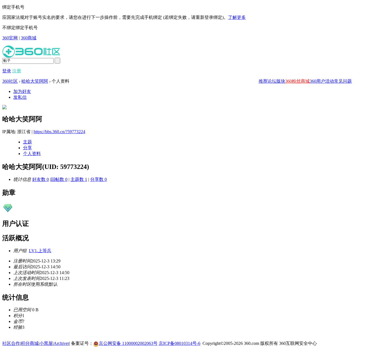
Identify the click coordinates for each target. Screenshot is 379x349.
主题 (27, 142)
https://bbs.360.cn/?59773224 (59, 131)
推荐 (263, 81)
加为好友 (22, 91)
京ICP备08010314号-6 (179, 343)
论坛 (271, 81)
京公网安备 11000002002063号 (128, 343)
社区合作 (11, 343)
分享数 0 (98, 179)
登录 (6, 71)
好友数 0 (40, 179)
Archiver (61, 343)
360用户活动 (322, 81)
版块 (280, 81)
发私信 (20, 97)
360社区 (10, 81)
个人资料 (32, 153)
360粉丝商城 (297, 81)
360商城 (28, 38)
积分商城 (30, 343)
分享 (27, 147)
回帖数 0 (59, 179)
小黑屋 (46, 343)
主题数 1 (78, 179)
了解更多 (237, 17)
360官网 (10, 38)
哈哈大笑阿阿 (34, 81)
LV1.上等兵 (40, 250)
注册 (16, 71)
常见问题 (343, 81)
